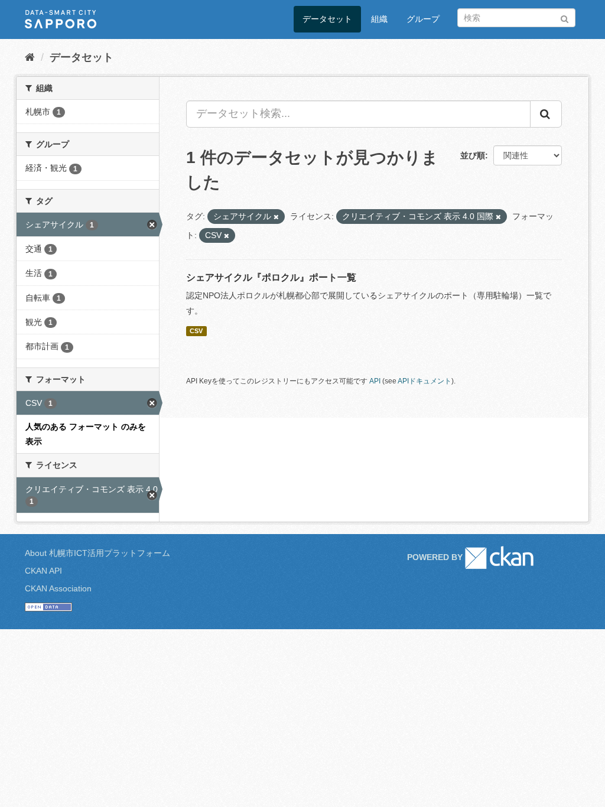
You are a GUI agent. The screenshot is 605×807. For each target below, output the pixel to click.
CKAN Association (58, 588)
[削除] (276, 216)
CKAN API (43, 570)
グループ (423, 19)
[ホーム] (30, 57)
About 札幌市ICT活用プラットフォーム (97, 553)
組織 (379, 19)
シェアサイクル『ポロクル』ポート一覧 (271, 277)
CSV (196, 330)
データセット (327, 19)
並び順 (472, 155)
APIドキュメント (424, 381)
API (374, 381)
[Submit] (565, 17)
